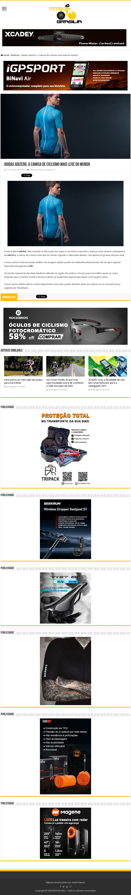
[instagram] (70, 887)
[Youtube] (67, 887)
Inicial (6, 55)
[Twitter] (63, 887)
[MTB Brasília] (65, 13)
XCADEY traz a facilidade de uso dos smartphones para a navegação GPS (106, 382)
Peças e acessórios (47, 170)
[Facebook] (60, 887)
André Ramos (78, 882)
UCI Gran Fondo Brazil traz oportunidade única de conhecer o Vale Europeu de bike (65, 382)
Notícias (15, 55)
